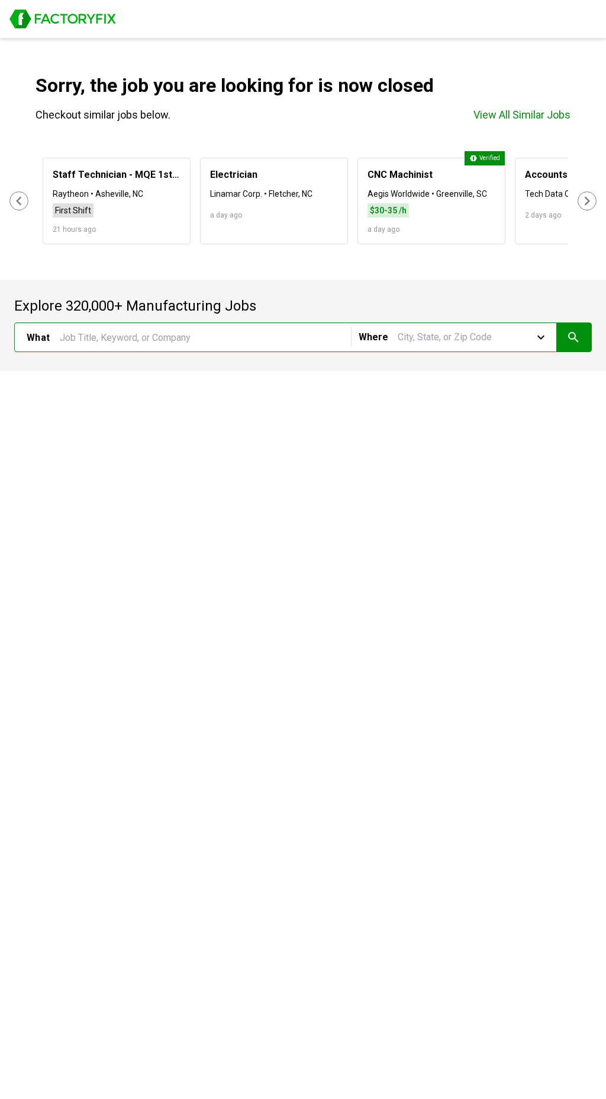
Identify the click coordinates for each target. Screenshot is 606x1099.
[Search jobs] (573, 337)
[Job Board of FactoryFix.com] (62, 18)
